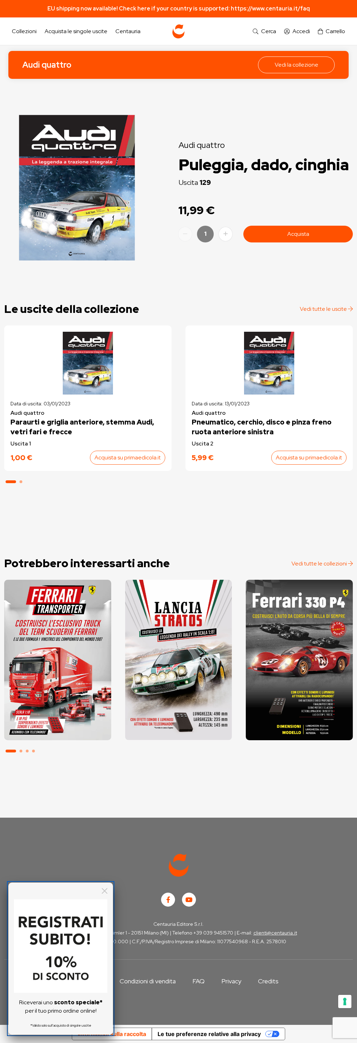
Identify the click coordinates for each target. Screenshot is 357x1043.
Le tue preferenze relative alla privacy (209, 1033)
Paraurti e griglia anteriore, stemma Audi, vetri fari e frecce (82, 427)
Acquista (298, 234)
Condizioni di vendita (148, 981)
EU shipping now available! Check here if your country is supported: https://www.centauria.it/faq (178, 8)
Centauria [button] (127, 31)
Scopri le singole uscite (57, 728)
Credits (268, 981)
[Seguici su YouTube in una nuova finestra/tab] (189, 900)
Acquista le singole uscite (76, 31)
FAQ (198, 981)
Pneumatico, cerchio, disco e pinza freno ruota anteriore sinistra (262, 427)
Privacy (231, 981)
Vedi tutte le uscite (324, 309)
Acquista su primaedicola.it (127, 457)
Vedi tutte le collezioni (319, 563)
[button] (264, 31)
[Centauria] (178, 31)
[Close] (104, 890)
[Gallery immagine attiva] (77, 188)
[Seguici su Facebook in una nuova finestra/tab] (168, 900)
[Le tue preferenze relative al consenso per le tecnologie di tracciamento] (344, 1001)
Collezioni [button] (24, 31)
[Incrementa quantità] (225, 234)
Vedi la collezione (296, 64)
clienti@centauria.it (275, 933)
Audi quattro (46, 64)
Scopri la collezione (58, 708)
